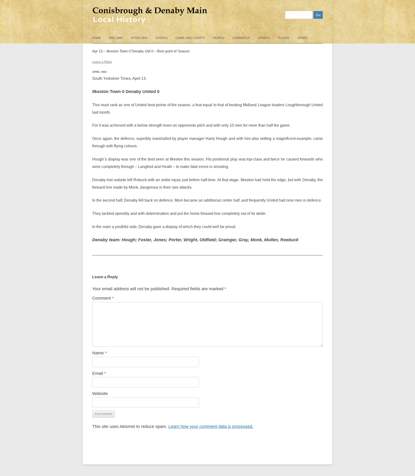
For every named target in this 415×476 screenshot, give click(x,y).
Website (100, 393)
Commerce (241, 38)
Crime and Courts (190, 38)
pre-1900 (116, 38)
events (161, 38)
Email (99, 373)
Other (303, 38)
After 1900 (139, 38)
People (219, 38)
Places (284, 38)
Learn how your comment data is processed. (210, 426)
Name (99, 353)
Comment (103, 298)
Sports (264, 38)
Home (96, 38)
